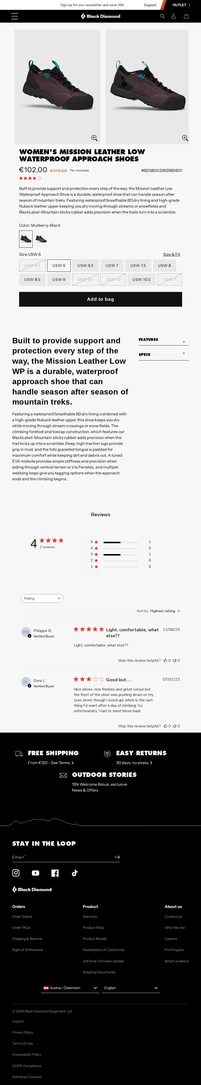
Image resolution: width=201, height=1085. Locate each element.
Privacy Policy (22, 1032)
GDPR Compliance (26, 1066)
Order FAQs (21, 927)
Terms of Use (22, 1043)
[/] (100, 16)
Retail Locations (177, 961)
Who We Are (175, 927)
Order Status (22, 916)
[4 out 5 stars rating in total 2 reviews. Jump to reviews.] (31, 178)
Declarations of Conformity (104, 950)
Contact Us (173, 916)
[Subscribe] (117, 857)
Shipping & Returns (27, 938)
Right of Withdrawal (27, 950)
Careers (171, 938)
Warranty (90, 916)
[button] (162, 16)
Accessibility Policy (26, 1054)
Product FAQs (93, 927)
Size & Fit (171, 254)
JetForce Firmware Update (103, 961)
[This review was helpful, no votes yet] (165, 660)
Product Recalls (95, 938)
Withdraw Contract (27, 1077)
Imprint (18, 1021)
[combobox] (42, 598)
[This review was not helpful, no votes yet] (174, 660)
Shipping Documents (99, 972)
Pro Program (174, 950)
